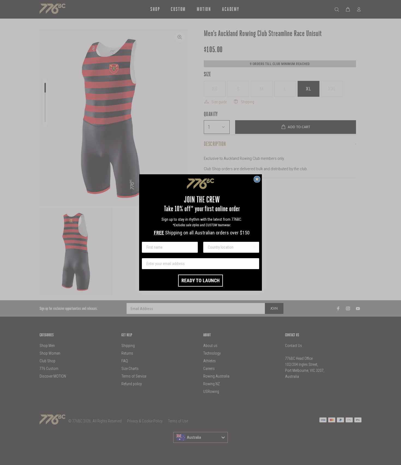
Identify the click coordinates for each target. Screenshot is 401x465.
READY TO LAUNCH (200, 280)
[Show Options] (254, 247)
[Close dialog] (257, 179)
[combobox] (229, 247)
